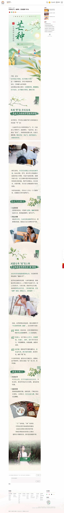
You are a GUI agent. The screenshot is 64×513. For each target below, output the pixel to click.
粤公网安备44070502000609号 (26, 511)
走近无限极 (10, 493)
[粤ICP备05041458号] (19, 511)
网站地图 (10, 511)
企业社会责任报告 (32, 497)
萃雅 (18, 498)
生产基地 (24, 493)
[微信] (11, 12)
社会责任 (32, 493)
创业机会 (28, 493)
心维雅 (19, 499)
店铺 (36, 498)
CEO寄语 (10, 500)
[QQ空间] (15, 12)
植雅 (18, 500)
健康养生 (10, 498)
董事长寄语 (10, 499)
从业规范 (27, 498)
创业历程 (10, 497)
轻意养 (19, 497)
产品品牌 (19, 493)
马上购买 (37, 493)
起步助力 (27, 497)
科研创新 (14, 493)
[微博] (13, 12)
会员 (36, 497)
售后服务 (41, 493)
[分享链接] (9, 12)
